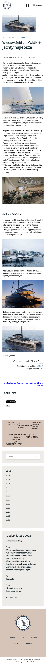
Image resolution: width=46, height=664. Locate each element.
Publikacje (33, 638)
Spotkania (17, 643)
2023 (8, 487)
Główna (12, 638)
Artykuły (21, 37)
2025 (8, 479)
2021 (8, 495)
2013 (8, 520)
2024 (8, 483)
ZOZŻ (40, 366)
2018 (8, 508)
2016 (8, 516)
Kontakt (29, 643)
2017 (8, 512)
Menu (39, 5)
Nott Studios (31, 662)
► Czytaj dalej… (12, 597)
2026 (8, 475)
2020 (8, 499)
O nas (22, 638)
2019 (8, 503)
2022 (8, 491)
